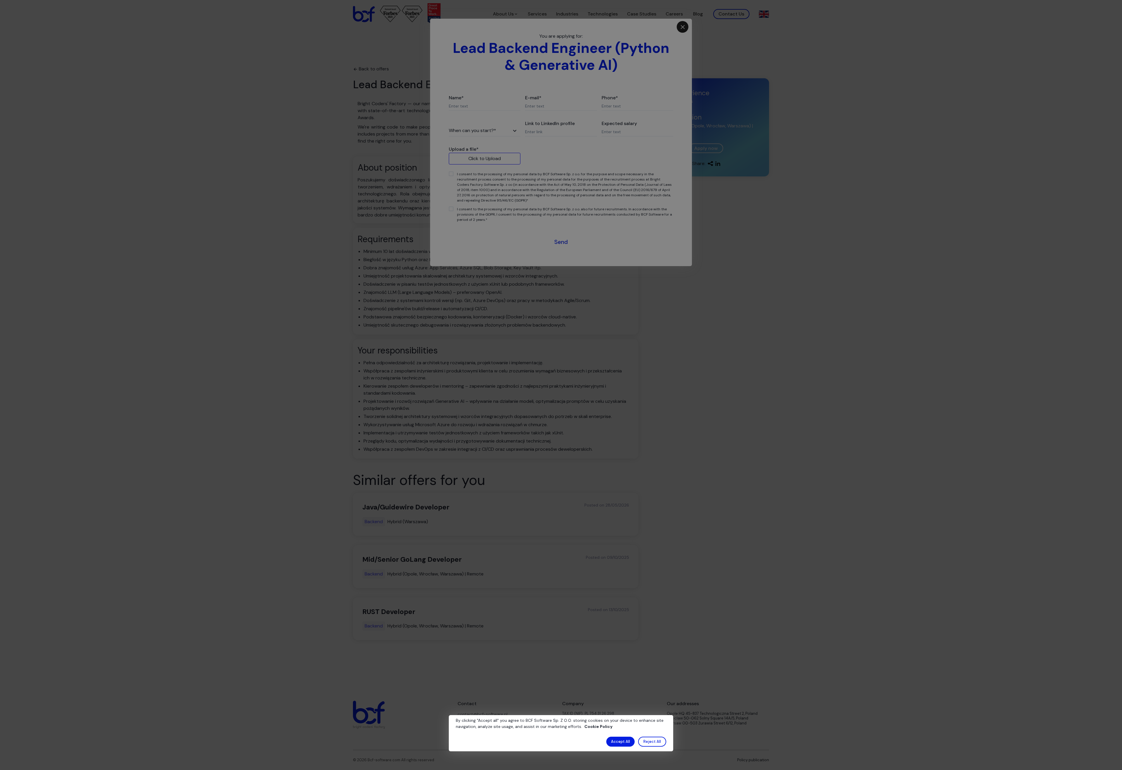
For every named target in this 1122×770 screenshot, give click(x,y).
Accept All (620, 741)
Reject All (652, 741)
